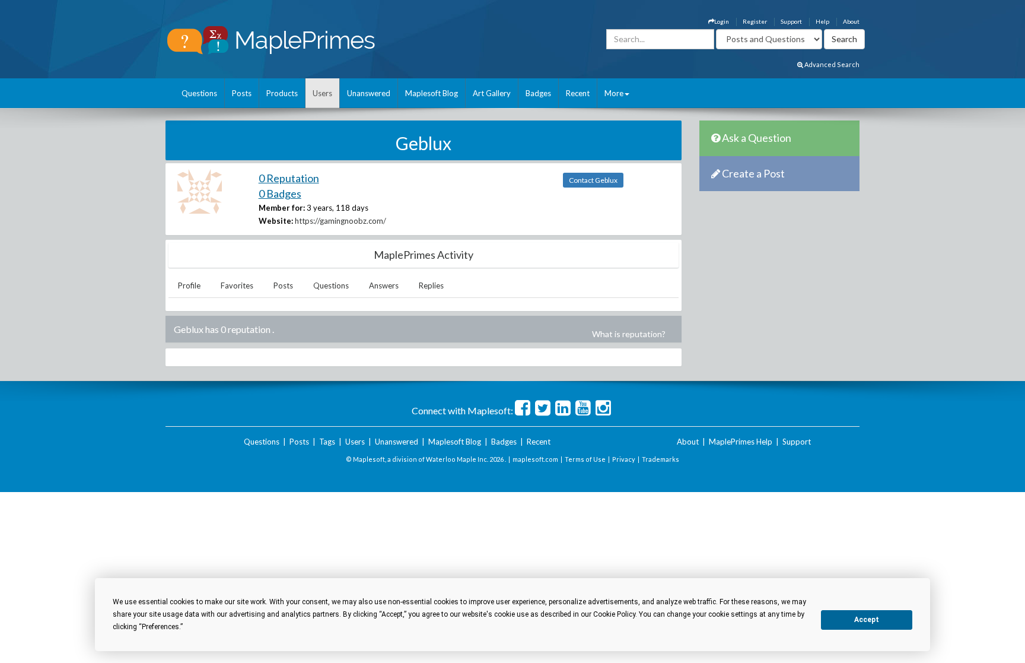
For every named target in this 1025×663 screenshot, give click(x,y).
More (613, 93)
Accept (866, 620)
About (851, 21)
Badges (538, 93)
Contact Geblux (593, 180)
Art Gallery (492, 93)
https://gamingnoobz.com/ (340, 221)
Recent (578, 93)
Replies (431, 285)
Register (755, 21)
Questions (199, 93)
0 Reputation (289, 178)
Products (282, 93)
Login (721, 21)
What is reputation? (629, 334)
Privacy (623, 459)
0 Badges (280, 193)
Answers (384, 285)
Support (791, 21)
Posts (242, 93)
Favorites (237, 285)
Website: (276, 221)
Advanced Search (831, 64)
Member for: (282, 207)
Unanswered (368, 93)
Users (322, 93)
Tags (327, 441)
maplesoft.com (535, 459)
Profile (189, 285)
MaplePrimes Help (740, 441)
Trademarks (660, 459)
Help (822, 21)
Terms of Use (585, 459)
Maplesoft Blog (431, 93)
